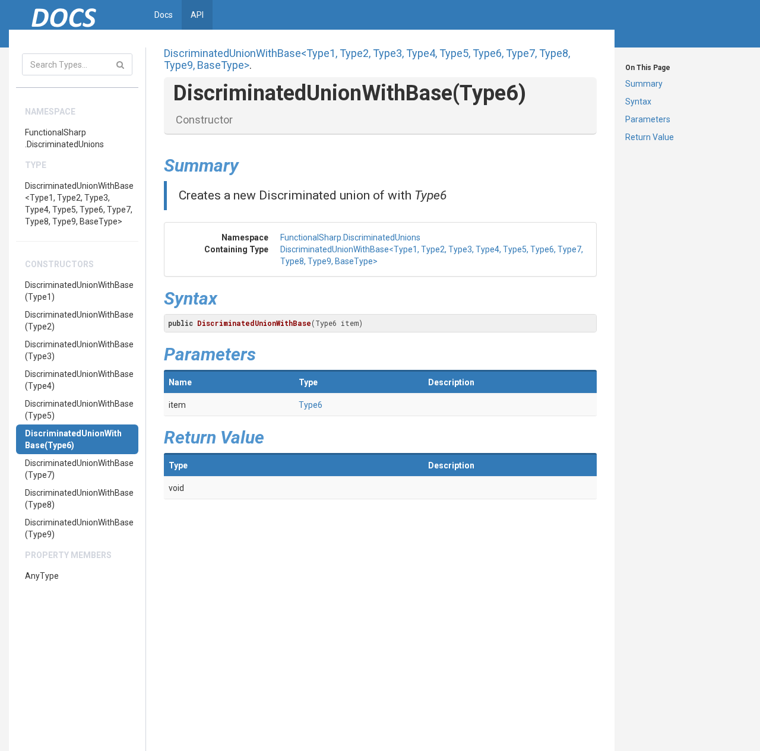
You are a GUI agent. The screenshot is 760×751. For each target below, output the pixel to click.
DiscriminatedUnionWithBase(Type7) (79, 469)
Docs (163, 15)
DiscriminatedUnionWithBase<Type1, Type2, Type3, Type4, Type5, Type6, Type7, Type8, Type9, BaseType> (79, 203)
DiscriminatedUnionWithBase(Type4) (79, 380)
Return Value (649, 137)
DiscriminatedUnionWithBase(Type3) (79, 350)
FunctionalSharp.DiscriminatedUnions (64, 138)
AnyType (42, 576)
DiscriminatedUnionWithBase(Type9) (79, 528)
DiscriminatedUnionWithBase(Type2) (79, 320)
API (197, 15)
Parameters (647, 119)
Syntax (638, 101)
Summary (644, 83)
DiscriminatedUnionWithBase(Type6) (73, 439)
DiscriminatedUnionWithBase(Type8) (79, 498)
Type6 (310, 405)
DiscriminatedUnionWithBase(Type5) (79, 409)
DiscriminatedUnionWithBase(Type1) (79, 291)
